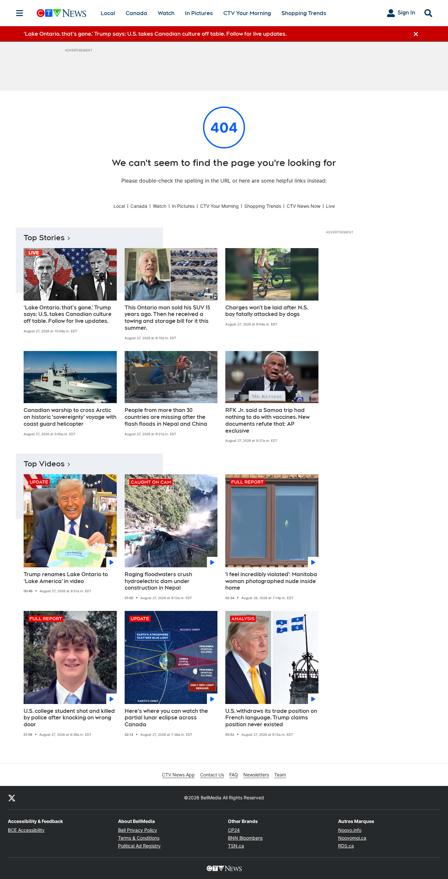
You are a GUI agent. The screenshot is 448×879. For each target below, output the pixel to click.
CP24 (234, 830)
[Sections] (19, 13)
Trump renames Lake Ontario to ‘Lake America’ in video (66, 577)
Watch (166, 13)
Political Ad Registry (139, 846)
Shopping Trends (303, 13)
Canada (136, 13)
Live (330, 206)
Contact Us (212, 774)
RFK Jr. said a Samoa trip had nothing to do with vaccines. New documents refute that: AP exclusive (267, 420)
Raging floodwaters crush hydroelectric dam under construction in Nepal (158, 581)
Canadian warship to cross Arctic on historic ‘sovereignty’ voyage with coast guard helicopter (70, 417)
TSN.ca (236, 846)
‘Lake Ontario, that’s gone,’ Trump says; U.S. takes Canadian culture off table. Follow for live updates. (68, 314)
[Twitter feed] (12, 798)
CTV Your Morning (247, 13)
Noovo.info (349, 830)
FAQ (233, 774)
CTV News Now (303, 206)
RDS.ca (346, 846)
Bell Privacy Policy (137, 830)
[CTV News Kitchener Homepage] (61, 13)
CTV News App (178, 774)
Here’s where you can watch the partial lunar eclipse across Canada (166, 718)
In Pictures (199, 13)
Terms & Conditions (138, 838)
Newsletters (256, 774)
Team (280, 774)
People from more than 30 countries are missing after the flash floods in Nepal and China (166, 417)
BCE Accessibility (26, 830)
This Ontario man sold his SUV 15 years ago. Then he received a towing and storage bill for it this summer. (167, 317)
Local (108, 13)
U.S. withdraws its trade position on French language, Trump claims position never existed (271, 718)
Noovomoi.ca (352, 838)
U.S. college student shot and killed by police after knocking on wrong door (69, 718)
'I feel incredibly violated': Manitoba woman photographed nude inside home (271, 581)
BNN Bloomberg (245, 838)
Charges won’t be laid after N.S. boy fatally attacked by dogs (266, 311)
